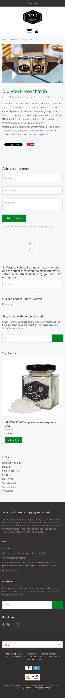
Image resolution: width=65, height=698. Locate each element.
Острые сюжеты (10, 470)
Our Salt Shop (9, 482)
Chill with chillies (10, 548)
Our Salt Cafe (9, 486)
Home (5, 39)
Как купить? (8, 478)
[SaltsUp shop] (32, 17)
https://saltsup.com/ (51, 119)
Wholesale (7, 490)
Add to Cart (13, 440)
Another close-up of (11, 570)
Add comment (14, 218)
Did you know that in (29, 39)
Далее (32, 250)
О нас (5, 474)
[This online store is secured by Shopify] (32, 679)
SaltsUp (9, 429)
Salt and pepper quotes (13, 557)
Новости (14, 39)
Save (32, 144)
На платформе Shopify (41, 687)
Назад (32, 243)
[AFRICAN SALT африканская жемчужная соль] (32, 387)
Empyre (27, 687)
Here (16, 304)
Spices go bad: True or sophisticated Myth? (23, 553)
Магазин (6, 466)
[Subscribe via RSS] (40, 659)
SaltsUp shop (16, 685)
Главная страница (11, 462)
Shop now (7, 103)
